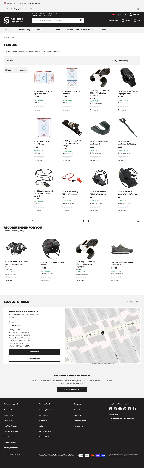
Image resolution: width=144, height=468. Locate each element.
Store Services (9, 437)
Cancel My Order (45, 410)
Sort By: (114, 61)
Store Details (34, 352)
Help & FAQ (8, 410)
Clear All (23, 70)
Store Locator (43, 415)
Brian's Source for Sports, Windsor (50, 14)
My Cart (41, 426)
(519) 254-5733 (15, 325)
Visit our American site (33, 3)
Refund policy (74, 455)
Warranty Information (11, 448)
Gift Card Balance (45, 431)
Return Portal (8, 415)
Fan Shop (41, 30)
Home (6, 38)
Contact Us (77, 415)
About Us (77, 410)
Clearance (56, 30)
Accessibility (78, 426)
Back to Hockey (24, 30)
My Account (43, 420)
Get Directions (34, 359)
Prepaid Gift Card (45, 437)
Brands (103, 30)
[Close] (138, 3)
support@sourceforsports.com (124, 418)
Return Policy (8, 420)
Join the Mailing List (72, 389)
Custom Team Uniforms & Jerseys (80, 30)
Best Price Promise (10, 426)
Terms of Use (43, 455)
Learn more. (36, 9)
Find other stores (133, 302)
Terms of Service (63, 455)
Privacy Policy (52, 455)
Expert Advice (113, 20)
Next (138, 221)
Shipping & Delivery (11, 431)
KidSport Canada (80, 420)
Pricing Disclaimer (10, 442)
